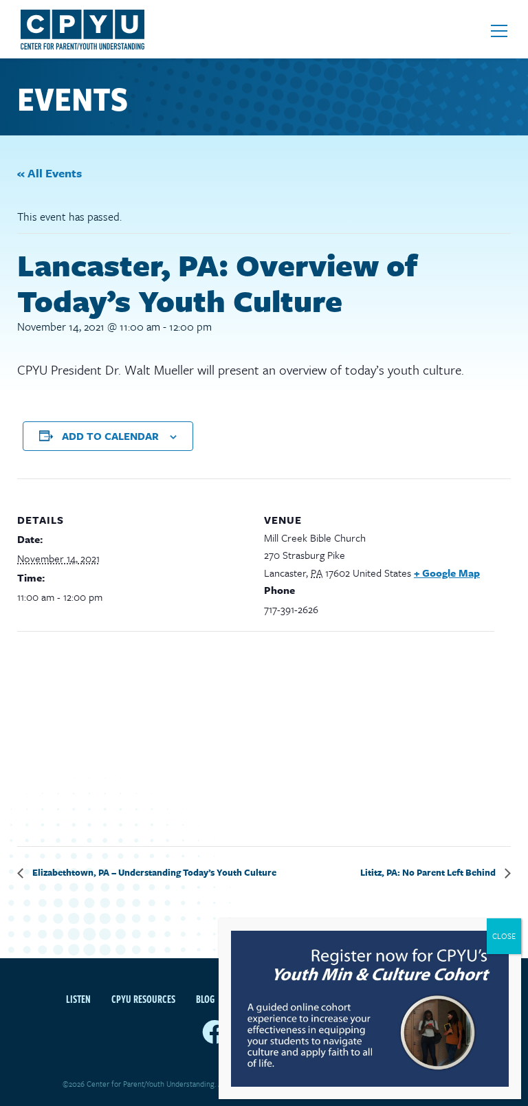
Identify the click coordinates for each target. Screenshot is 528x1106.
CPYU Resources (143, 998)
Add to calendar (110, 435)
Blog (205, 998)
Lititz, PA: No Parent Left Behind (429, 872)
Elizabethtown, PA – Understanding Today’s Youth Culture (153, 872)
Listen (78, 998)
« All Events (49, 172)
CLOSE (504, 936)
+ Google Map (447, 572)
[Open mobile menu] (499, 31)
